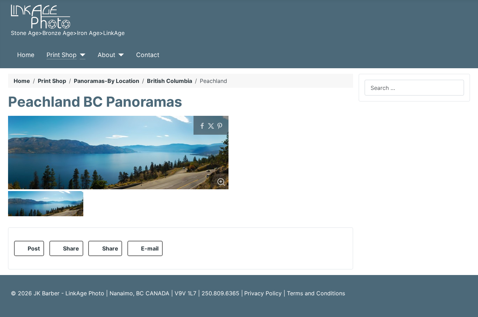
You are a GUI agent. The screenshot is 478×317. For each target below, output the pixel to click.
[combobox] (414, 88)
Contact (147, 54)
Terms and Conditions (316, 293)
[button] (29, 248)
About (106, 54)
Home (25, 54)
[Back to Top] (469, 308)
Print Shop (62, 54)
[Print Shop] (81, 54)
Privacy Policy (263, 293)
